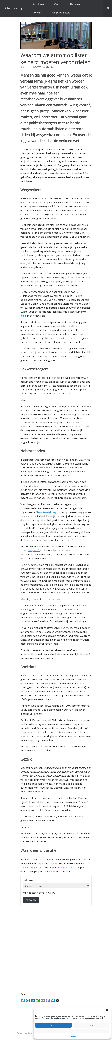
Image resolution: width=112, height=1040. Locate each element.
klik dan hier (65, 867)
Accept (53, 1025)
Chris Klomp (51, 67)
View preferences (72, 1031)
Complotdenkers (60, 12)
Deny (91, 1025)
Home (40, 4)
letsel (23, 315)
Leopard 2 (34, 550)
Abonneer (75, 4)
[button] (107, 1010)
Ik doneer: (28, 880)
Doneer (37, 12)
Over (57, 4)
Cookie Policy (70, 1036)
